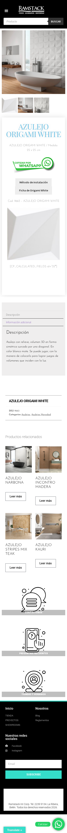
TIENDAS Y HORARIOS (33, 694)
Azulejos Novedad (41, 414)
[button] (6, 11)
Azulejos (25, 414)
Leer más (16, 496)
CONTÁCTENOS (33, 612)
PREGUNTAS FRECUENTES (33, 653)
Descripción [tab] (13, 314)
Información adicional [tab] (18, 322)
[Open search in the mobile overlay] (33, 21)
